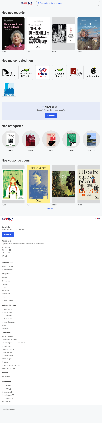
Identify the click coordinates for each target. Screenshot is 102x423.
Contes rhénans (7, 352)
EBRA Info (5, 389)
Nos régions (6, 281)
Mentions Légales (9, 409)
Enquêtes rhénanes (8, 349)
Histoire (4, 278)
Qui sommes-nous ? (9, 266)
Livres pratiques (7, 300)
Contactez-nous (7, 270)
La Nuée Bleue (7, 309)
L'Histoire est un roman (10, 340)
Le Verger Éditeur (7, 312)
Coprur (4, 325)
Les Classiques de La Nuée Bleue (13, 343)
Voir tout (50, 209)
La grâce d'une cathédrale (11, 365)
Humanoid (5, 402)
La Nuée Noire (6, 346)
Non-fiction (5, 290)
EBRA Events (6, 386)
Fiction (4, 287)
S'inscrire (51, 116)
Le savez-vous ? (7, 356)
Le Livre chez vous (8, 322)
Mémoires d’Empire (8, 368)
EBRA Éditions (7, 316)
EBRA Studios (6, 398)
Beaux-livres (6, 294)
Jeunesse (5, 284)
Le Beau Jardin (7, 319)
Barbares (5, 362)
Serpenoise (5, 328)
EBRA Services (7, 395)
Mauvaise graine (7, 359)
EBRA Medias (6, 392)
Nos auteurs (6, 376)
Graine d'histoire (7, 336)
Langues (5, 297)
